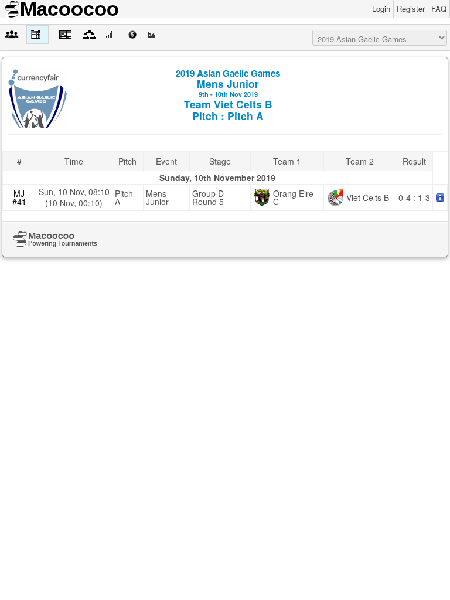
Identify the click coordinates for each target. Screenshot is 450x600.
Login (381, 8)
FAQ (438, 8)
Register (411, 8)
